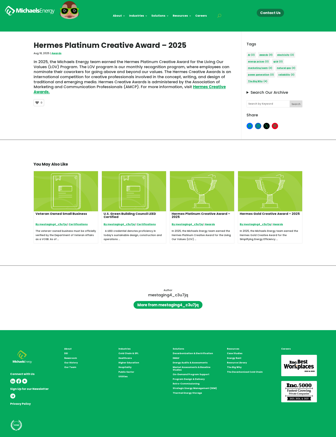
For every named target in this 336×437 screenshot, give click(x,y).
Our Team (70, 367)
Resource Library (237, 362)
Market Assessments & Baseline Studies (191, 368)
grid (278, 61)
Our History (71, 362)
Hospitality (125, 367)
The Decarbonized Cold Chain (245, 371)
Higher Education (128, 362)
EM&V (176, 358)
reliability (286, 74)
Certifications (78, 224)
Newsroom (70, 358)
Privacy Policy (20, 404)
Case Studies (234, 353)
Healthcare (125, 358)
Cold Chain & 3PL (128, 353)
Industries (136, 16)
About (117, 16)
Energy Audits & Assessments (190, 362)
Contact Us (270, 12)
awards (265, 54)
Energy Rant (234, 358)
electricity (285, 54)
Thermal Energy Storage (187, 392)
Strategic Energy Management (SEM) (195, 388)
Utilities (123, 376)
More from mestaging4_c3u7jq (168, 305)
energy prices (258, 61)
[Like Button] (37, 102)
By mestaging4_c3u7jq (51, 224)
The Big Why (257, 81)
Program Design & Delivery (189, 379)
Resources (180, 16)
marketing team (260, 67)
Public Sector (126, 371)
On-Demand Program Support (191, 374)
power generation (261, 74)
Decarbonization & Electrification (193, 353)
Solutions (158, 16)
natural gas (286, 67)
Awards (56, 53)
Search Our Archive (269, 92)
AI (251, 54)
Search (296, 104)
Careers (201, 16)
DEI (66, 353)
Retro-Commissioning (186, 383)
